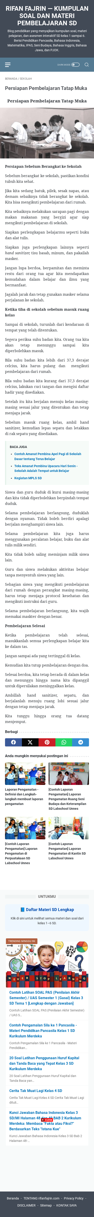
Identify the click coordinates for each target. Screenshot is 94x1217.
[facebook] (13, 742)
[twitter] (30, 742)
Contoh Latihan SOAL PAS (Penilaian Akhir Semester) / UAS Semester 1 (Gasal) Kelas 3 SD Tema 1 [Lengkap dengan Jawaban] (46, 998)
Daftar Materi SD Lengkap (50, 909)
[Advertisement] (47, 1170)
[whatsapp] (63, 742)
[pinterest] (47, 742)
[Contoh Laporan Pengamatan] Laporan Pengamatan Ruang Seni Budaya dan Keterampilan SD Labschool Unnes (67, 799)
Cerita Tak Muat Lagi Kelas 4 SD (35, 1091)
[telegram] (80, 742)
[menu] (10, 64)
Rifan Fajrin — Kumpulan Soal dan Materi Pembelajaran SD (47, 16)
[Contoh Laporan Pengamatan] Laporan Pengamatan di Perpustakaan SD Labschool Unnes (21, 853)
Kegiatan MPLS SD (28, 478)
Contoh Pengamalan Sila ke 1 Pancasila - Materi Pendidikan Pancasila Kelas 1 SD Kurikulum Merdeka (43, 1030)
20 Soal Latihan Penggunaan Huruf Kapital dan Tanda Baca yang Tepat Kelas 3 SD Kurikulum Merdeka (44, 1063)
